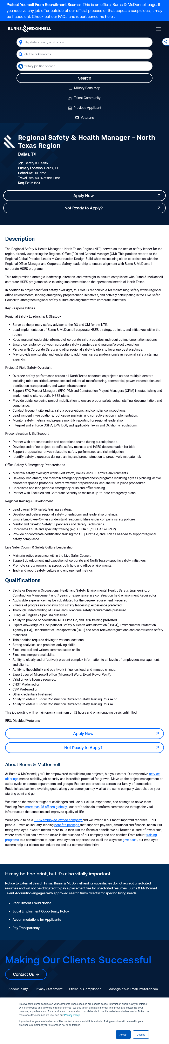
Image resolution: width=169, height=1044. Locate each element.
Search (84, 78)
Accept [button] (123, 1034)
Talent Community (87, 98)
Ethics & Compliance (85, 989)
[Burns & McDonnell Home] (29, 28)
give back (130, 840)
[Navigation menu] (158, 29)
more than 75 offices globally (46, 807)
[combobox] (84, 42)
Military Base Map (86, 88)
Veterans (87, 117)
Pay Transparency (26, 928)
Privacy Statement (48, 989)
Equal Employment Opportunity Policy (41, 911)
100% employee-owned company (58, 820)
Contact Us (24, 974)
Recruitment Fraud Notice (32, 903)
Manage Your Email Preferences (133, 989)
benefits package (67, 825)
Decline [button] (141, 1034)
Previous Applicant (87, 107)
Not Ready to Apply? (85, 208)
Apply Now (84, 195)
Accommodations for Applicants (37, 919)
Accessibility (18, 989)
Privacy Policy (72, 1015)
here (109, 16)
